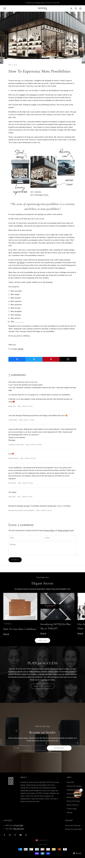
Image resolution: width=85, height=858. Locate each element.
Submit (15, 560)
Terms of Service (64, 530)
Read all (6, 634)
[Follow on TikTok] (26, 835)
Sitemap (69, 812)
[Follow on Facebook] (4, 835)
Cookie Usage (71, 809)
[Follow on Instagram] (10, 835)
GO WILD (20, 262)
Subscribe (59, 748)
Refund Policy (72, 797)
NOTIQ (20, 349)
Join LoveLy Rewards (72, 825)
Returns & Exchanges (74, 786)
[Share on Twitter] (34, 359)
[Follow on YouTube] (20, 835)
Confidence (7, 623)
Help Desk (70, 782)
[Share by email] (68, 359)
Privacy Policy (50, 530)
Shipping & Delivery (74, 790)
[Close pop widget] (81, 790)
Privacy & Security (73, 801)
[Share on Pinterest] (51, 359)
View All (42, 640)
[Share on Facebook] (16, 359)
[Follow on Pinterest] (15, 835)
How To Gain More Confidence (19, 629)
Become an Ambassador (73, 829)
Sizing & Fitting (72, 794)
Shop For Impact (42, 686)
